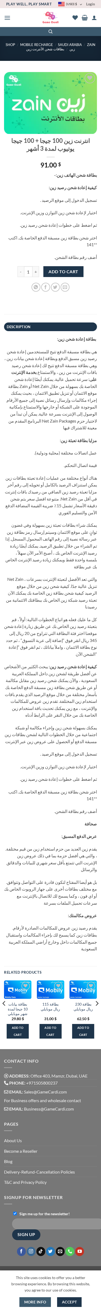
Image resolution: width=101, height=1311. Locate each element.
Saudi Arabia (70, 44)
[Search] (50, 31)
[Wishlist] (75, 18)
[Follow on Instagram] (31, 1251)
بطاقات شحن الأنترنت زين (45, 49)
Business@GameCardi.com (49, 1108)
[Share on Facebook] (45, 287)
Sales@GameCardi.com (45, 1091)
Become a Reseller (20, 1151)
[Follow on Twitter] (50, 1251)
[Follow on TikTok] (40, 1251)
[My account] (94, 18)
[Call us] (69, 1251)
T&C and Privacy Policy (25, 1182)
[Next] (96, 1014)
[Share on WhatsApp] (36, 287)
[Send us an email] (60, 1251)
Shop (10, 44)
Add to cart (63, 271)
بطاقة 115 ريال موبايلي (50, 1006)
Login (90, 4)
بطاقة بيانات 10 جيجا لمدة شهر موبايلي (18, 1009)
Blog (8, 1161)
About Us (13, 1140)
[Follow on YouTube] (79, 1251)
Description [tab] (19, 327)
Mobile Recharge (36, 44)
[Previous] (4, 1014)
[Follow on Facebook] (21, 1251)
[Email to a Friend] (65, 287)
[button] (7, 17)
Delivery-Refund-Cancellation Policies (39, 1171)
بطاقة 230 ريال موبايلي (83, 1006)
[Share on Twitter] (55, 287)
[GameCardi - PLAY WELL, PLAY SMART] (50, 18)
